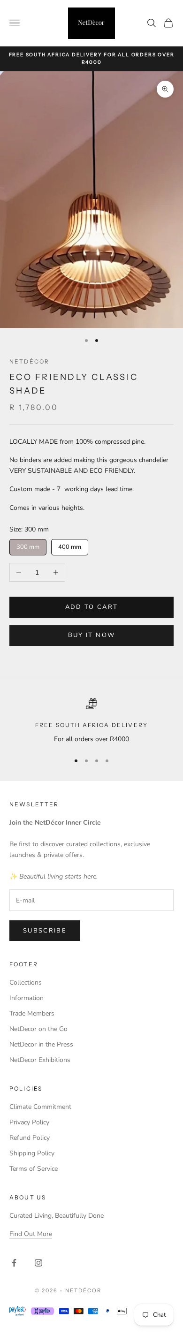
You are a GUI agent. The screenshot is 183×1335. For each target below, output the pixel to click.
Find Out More (30, 1233)
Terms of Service (33, 1168)
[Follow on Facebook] (14, 1262)
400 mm (70, 545)
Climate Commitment (40, 1106)
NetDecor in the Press (41, 1044)
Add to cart (91, 607)
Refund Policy (29, 1137)
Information (26, 998)
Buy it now (91, 635)
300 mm (28, 545)
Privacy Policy (29, 1122)
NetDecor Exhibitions (39, 1059)
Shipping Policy (31, 1153)
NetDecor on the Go (38, 1028)
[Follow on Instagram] (38, 1262)
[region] (91, 721)
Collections (25, 982)
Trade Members (31, 1013)
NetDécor (29, 361)
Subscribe (45, 930)
